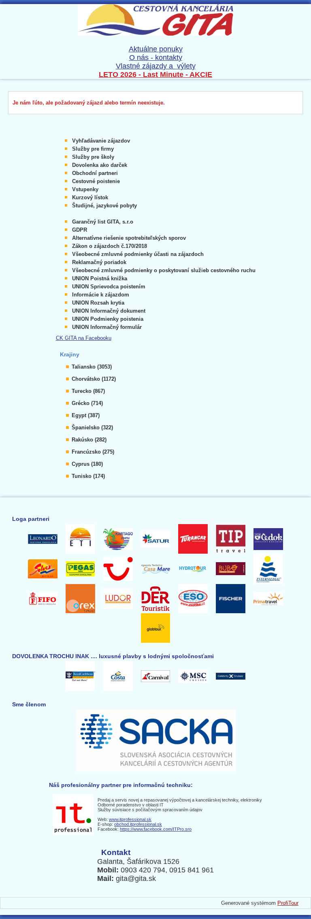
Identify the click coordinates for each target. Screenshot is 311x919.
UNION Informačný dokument (108, 311)
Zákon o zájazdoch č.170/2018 (109, 246)
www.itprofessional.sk (130, 819)
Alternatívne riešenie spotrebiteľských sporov (129, 238)
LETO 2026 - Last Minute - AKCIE (155, 74)
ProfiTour (287, 903)
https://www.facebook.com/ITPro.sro (156, 829)
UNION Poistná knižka (99, 278)
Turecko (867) (88, 391)
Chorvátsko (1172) (94, 379)
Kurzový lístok (90, 197)
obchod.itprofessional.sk (138, 824)
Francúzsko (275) (93, 452)
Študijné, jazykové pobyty (104, 206)
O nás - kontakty (155, 57)
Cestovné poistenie (96, 181)
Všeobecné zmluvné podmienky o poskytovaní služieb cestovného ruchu (164, 270)
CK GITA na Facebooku (83, 338)
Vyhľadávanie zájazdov (101, 141)
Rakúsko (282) (89, 440)
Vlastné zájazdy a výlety (156, 66)
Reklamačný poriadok (99, 262)
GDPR (79, 230)
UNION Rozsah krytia (98, 303)
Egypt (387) (86, 415)
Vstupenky (85, 189)
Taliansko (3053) (92, 367)
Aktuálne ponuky (156, 49)
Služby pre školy (93, 157)
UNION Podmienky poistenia (107, 319)
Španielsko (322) (92, 427)
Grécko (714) (87, 403)
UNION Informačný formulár (107, 327)
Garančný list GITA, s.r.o (102, 222)
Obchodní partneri (95, 173)
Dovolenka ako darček (99, 165)
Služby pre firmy (93, 149)
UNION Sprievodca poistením (108, 287)
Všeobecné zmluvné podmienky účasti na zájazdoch (138, 254)
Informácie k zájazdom (100, 295)
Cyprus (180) (87, 464)
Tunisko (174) (88, 476)
